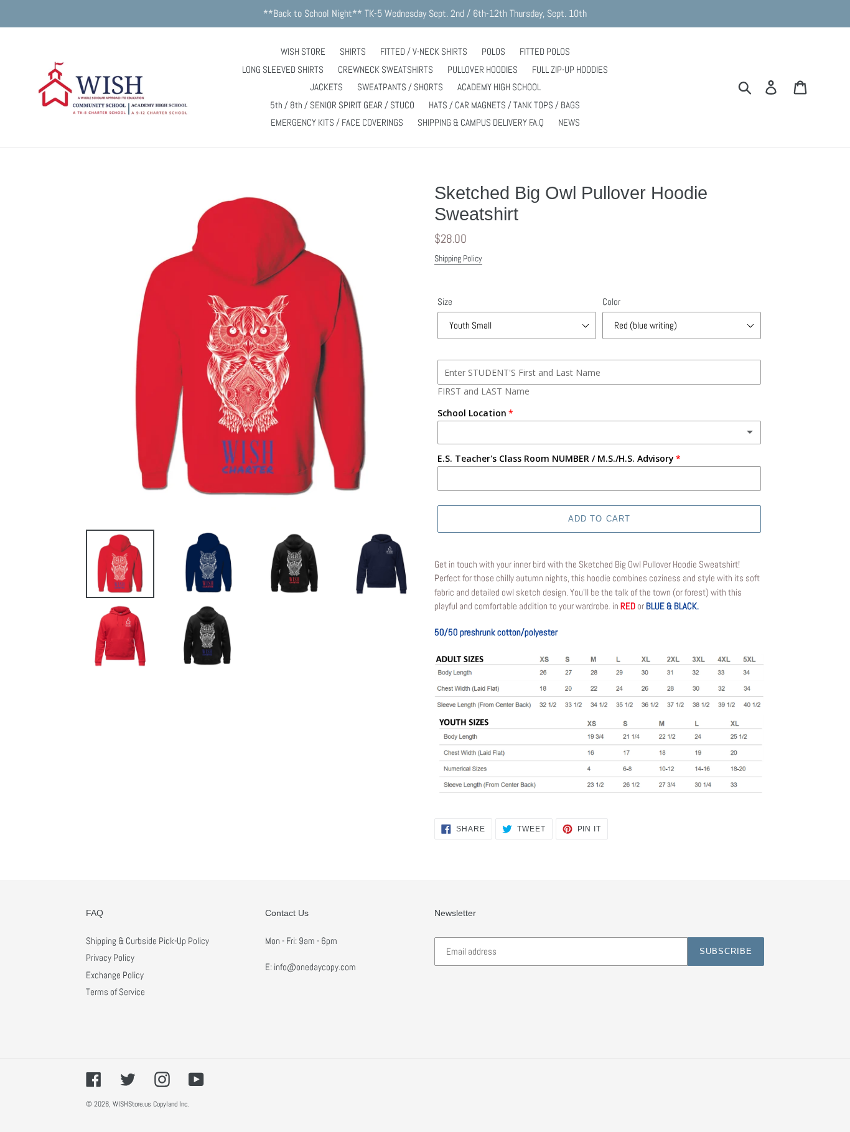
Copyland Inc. (171, 1104)
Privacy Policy (110, 957)
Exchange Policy (115, 975)
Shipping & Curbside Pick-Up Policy (147, 941)
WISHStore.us (132, 1104)
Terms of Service (115, 992)
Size (444, 301)
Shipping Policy (458, 258)
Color (611, 301)
